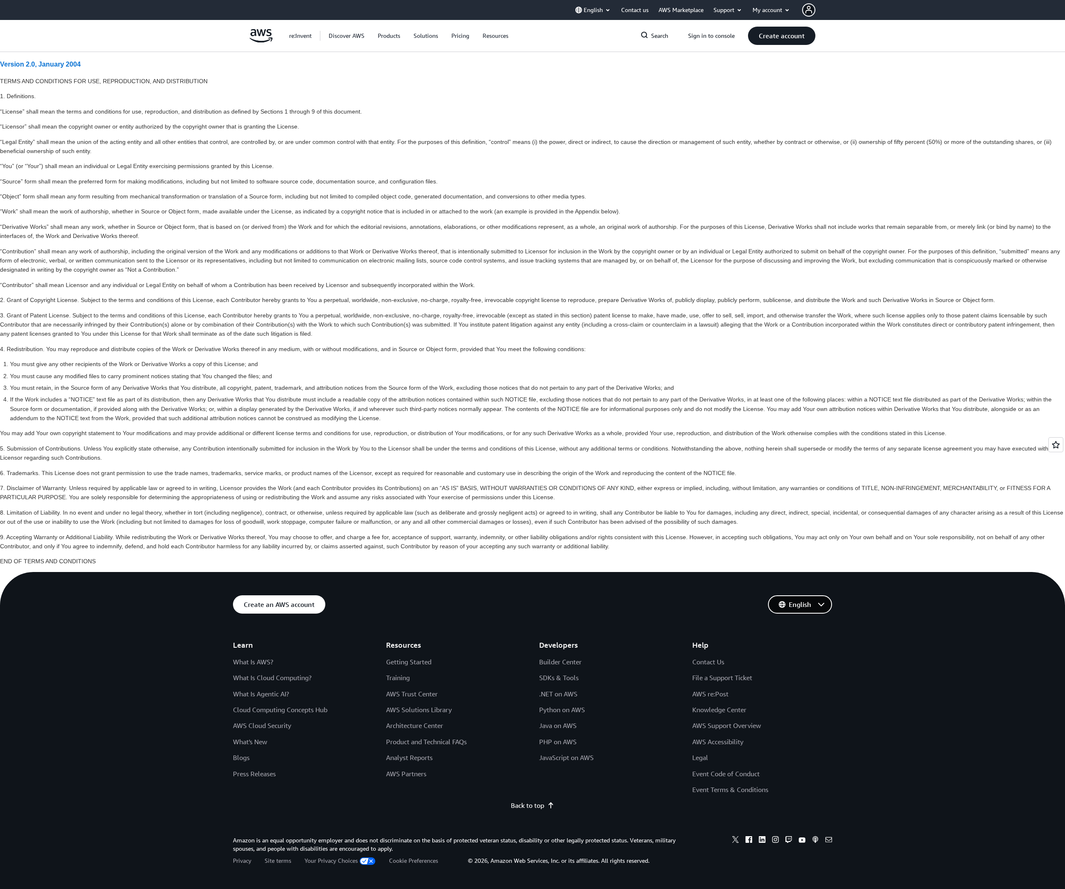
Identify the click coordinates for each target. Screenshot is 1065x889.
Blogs (241, 757)
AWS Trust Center (412, 694)
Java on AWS (558, 725)
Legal (700, 757)
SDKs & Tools (559, 678)
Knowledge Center (719, 710)
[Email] (828, 840)
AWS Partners (406, 774)
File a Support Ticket (722, 678)
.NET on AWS (558, 694)
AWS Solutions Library (419, 710)
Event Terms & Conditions (730, 789)
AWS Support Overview (726, 725)
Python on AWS (562, 710)
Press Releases (254, 774)
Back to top (527, 805)
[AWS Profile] (808, 10)
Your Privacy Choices (331, 860)
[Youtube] (802, 840)
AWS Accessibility (717, 742)
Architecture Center (414, 725)
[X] (735, 840)
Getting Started (408, 662)
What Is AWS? (253, 662)
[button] (346, 35)
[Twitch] (788, 840)
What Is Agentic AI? (261, 694)
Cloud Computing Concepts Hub (280, 710)
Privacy (242, 860)
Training (398, 678)
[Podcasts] (815, 840)
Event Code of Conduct (726, 774)
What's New (250, 742)
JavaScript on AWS (566, 757)
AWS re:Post (710, 694)
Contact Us (708, 662)
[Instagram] (775, 840)
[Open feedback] (1055, 444)
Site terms (278, 860)
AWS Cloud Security (262, 725)
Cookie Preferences (413, 860)
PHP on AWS (558, 742)
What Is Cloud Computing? (272, 678)
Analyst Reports (409, 757)
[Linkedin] (762, 840)
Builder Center (560, 662)
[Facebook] (749, 840)
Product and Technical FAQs (426, 742)
